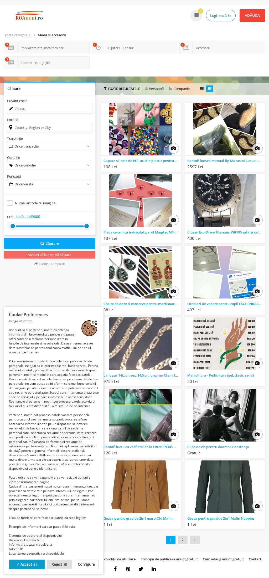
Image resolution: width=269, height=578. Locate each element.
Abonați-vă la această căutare (49, 254)
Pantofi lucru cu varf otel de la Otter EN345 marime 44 (142, 446)
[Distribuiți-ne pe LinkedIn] (154, 569)
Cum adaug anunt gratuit (223, 559)
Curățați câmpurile (52, 264)
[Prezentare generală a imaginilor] (173, 148)
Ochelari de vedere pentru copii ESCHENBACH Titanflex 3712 (226, 303)
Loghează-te (220, 15)
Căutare (52, 243)
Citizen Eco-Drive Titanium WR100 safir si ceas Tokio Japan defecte (226, 232)
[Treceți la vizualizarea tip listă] (201, 88)
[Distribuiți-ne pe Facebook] (115, 569)
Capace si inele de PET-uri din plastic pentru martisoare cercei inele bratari (142, 160)
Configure (86, 564)
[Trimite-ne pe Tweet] (141, 569)
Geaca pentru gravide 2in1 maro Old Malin (138, 518)
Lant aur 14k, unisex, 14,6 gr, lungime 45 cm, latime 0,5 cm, (142, 375)
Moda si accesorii (52, 35)
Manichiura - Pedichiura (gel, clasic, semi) (220, 375)
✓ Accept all (27, 564)
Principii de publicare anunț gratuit (169, 559)
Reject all (59, 564)
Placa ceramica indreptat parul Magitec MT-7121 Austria (142, 232)
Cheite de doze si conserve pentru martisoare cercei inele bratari (142, 303)
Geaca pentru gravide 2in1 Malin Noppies (220, 518)
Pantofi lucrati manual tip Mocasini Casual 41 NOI (226, 160)
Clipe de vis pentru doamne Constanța (218, 446)
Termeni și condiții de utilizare (111, 559)
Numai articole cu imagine (35, 203)
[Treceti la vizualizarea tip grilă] (209, 88)
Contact (255, 559)
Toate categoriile (17, 35)
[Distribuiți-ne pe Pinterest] (128, 569)
